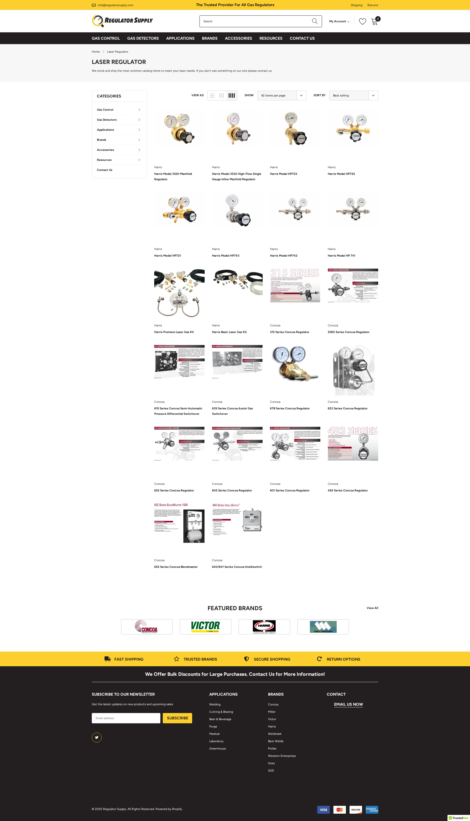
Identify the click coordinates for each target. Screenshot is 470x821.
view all (372, 608)
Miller (271, 712)
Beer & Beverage (220, 719)
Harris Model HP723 (283, 174)
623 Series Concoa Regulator (348, 408)
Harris (158, 167)
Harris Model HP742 (283, 255)
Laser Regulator (117, 51)
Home (96, 51)
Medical (214, 734)
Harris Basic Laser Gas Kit (229, 332)
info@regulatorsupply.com (115, 5)
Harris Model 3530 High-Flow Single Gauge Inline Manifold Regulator (236, 176)
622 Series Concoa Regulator (174, 490)
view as (197, 95)
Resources (270, 38)
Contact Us (302, 38)
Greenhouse (217, 748)
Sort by (320, 95)
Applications (180, 38)
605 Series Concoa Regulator (232, 490)
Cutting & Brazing (221, 712)
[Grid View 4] (231, 95)
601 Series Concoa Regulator (290, 490)
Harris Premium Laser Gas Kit (174, 332)
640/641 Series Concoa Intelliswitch (237, 567)
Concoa (275, 325)
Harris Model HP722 (341, 174)
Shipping (357, 5)
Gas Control (106, 38)
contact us (265, 70)
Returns (372, 5)
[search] (315, 21)
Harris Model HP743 (225, 255)
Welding (215, 704)
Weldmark (275, 734)
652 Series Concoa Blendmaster (176, 567)
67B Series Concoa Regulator (290, 408)
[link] (179, 135)
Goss (271, 763)
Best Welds (275, 741)
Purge (213, 726)
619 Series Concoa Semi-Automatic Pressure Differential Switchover (178, 411)
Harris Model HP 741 (341, 255)
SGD (271, 770)
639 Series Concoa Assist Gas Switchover (232, 411)
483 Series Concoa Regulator (348, 490)
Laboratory (216, 741)
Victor (272, 719)
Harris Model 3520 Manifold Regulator (173, 176)
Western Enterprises (282, 756)
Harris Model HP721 (167, 255)
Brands (210, 38)
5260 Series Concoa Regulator (349, 332)
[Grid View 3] (221, 95)
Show (249, 95)
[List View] (212, 95)
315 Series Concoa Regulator (289, 332)
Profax (272, 748)
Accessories (238, 38)
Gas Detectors (143, 38)
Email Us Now (348, 704)
